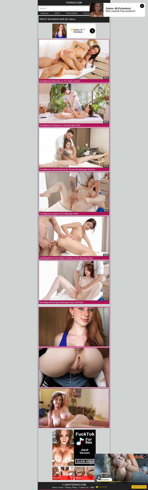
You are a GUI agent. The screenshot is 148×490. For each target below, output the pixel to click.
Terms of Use (57, 487)
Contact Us (84, 487)
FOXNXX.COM (74, 2)
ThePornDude (71, 13)
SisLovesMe (88, 13)
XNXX (57, 13)
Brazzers (44, 13)
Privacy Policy (71, 487)
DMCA (93, 487)
